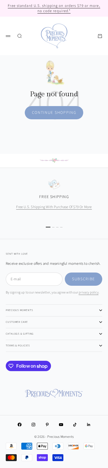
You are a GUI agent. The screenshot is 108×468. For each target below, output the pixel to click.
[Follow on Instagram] (33, 424)
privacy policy (88, 292)
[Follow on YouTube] (61, 424)
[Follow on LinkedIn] (88, 424)
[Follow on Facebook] (19, 424)
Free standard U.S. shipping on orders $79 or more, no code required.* (54, 8)
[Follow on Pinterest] (47, 424)
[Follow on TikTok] (75, 424)
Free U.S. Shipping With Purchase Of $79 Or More (54, 207)
